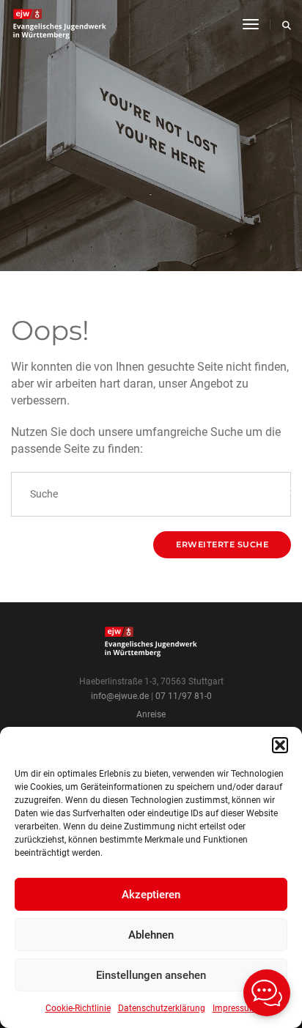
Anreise (151, 714)
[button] (280, 745)
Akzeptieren (151, 894)
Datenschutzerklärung (161, 1008)
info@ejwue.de (120, 696)
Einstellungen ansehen (151, 975)
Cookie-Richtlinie (78, 1008)
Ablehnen (151, 935)
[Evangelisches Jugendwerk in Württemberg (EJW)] (61, 24)
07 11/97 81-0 (183, 696)
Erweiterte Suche (222, 544)
